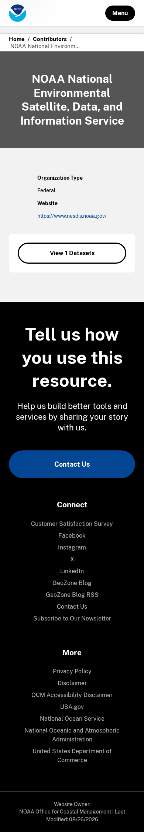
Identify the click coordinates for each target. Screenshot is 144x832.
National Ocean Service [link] (72, 718)
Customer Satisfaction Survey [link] (72, 523)
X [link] (72, 559)
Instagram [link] (72, 547)
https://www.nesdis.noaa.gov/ (72, 216)
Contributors (50, 39)
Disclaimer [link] (72, 683)
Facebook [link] (72, 535)
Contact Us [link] (72, 464)
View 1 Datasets (72, 253)
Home (17, 39)
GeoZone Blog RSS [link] (72, 594)
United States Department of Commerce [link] (72, 756)
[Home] (57, 13)
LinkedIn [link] (72, 571)
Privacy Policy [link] (72, 671)
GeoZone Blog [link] (72, 582)
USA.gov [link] (72, 706)
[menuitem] (72, 524)
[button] (120, 13)
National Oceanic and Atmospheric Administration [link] (72, 735)
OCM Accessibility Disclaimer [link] (72, 695)
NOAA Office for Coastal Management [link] (65, 812)
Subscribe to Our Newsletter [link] (72, 618)
